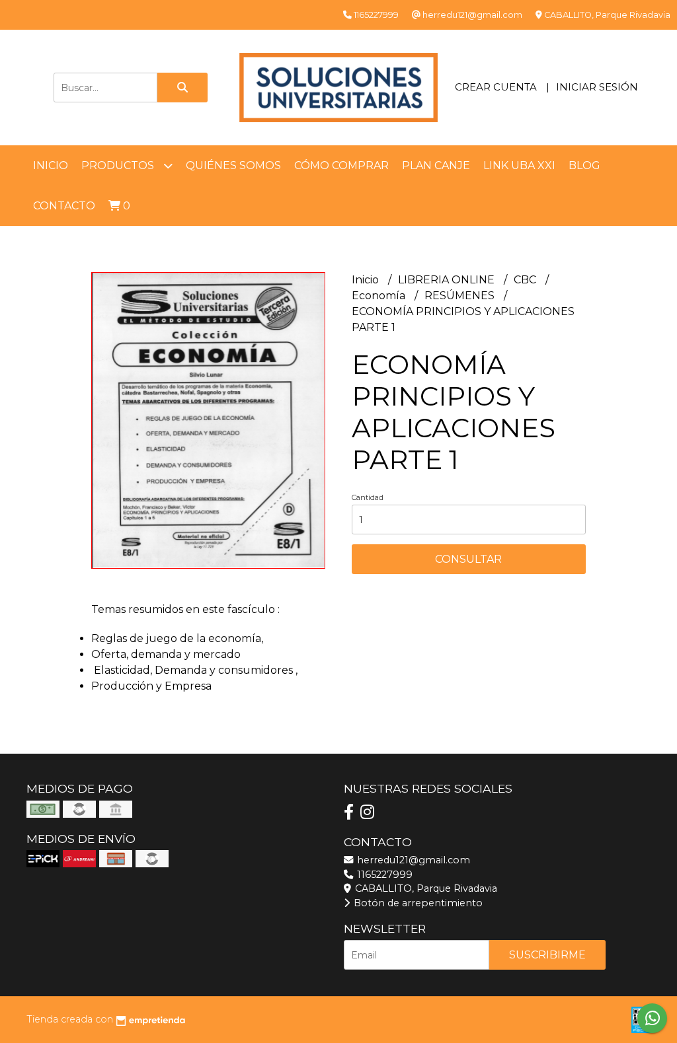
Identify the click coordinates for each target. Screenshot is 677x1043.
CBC (526, 279)
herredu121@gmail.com (412, 860)
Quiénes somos (233, 165)
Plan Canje (436, 165)
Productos (119, 165)
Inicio (50, 165)
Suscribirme (547, 955)
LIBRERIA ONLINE (447, 279)
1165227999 (383, 875)
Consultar (468, 559)
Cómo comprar (341, 165)
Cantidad (367, 497)
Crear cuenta (496, 87)
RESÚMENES (460, 295)
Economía (380, 295)
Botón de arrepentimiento (417, 903)
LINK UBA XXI (519, 165)
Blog (584, 165)
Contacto (64, 205)
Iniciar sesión (597, 87)
